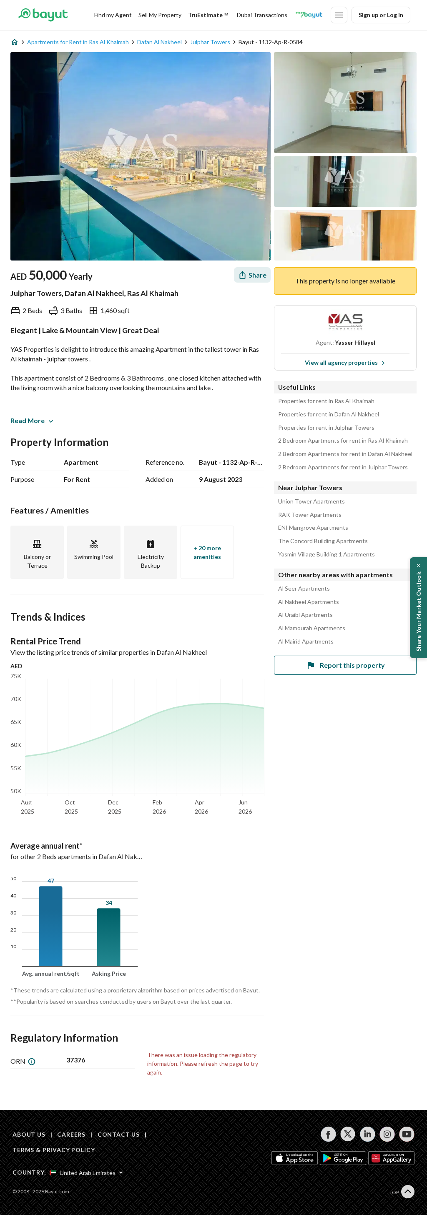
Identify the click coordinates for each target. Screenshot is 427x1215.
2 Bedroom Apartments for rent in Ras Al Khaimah (343, 440)
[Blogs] (309, 15)
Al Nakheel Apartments (308, 602)
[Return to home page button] (43, 15)
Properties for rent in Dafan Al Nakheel (328, 414)
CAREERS (71, 1134)
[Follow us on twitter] (348, 1134)
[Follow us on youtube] (406, 1134)
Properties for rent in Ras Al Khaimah (326, 401)
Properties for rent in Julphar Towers (326, 427)
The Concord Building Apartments (323, 541)
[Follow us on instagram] (387, 1134)
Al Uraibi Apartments (305, 614)
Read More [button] (27, 420)
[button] (418, 607)
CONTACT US (119, 1134)
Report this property (352, 665)
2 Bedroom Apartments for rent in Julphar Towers (343, 467)
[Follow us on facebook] (328, 1134)
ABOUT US (29, 1134)
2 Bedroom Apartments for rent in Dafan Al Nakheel (345, 454)
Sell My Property (159, 14)
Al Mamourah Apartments (311, 628)
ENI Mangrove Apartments (313, 527)
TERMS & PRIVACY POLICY (54, 1149)
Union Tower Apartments (311, 501)
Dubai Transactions (262, 14)
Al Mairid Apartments (306, 641)
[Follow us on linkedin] (367, 1134)
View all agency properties (341, 362)
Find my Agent (113, 14)
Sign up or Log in (381, 14)
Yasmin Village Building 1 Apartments (326, 554)
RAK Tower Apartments (310, 514)
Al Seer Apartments (304, 588)
